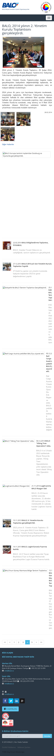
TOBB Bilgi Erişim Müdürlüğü (13, 752)
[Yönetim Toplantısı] (7, 119)
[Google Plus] (22, 700)
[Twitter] (10, 700)
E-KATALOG (12, 709)
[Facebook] (5, 700)
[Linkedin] (16, 700)
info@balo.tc (9, 671)
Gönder (47, 736)
